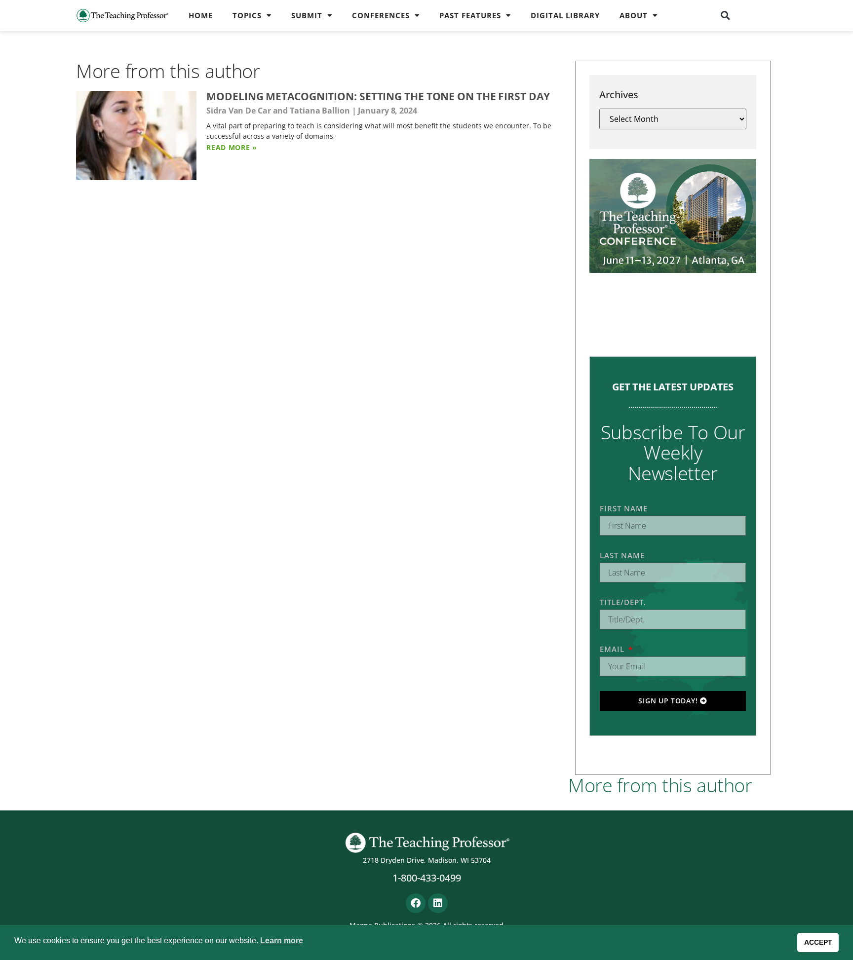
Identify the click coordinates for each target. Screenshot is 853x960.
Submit (306, 15)
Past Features (470, 15)
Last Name (622, 555)
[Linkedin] (438, 903)
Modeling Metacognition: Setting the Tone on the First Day (377, 96)
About (634, 15)
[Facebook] (416, 903)
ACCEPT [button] (818, 942)
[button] (725, 15)
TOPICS (247, 15)
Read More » (231, 147)
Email (613, 649)
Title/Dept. (623, 602)
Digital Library (565, 15)
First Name (624, 508)
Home (201, 15)
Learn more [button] (281, 940)
